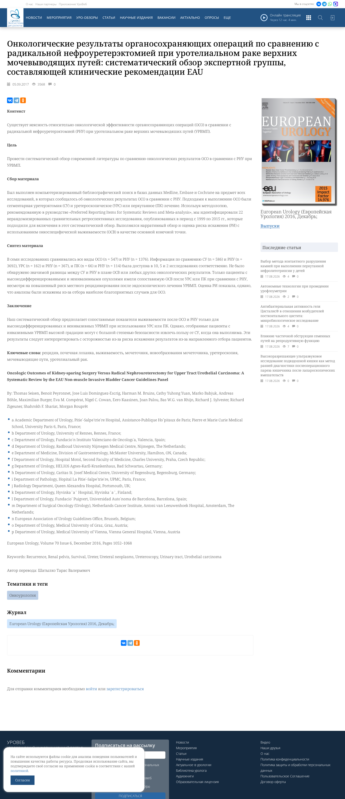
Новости (34, 17)
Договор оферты (273, 781)
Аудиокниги (185, 776)
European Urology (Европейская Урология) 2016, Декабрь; (61, 623)
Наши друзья (270, 748)
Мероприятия (59, 17)
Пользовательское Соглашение (285, 776)
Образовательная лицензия (197, 781)
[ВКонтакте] (10, 100)
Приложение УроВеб (73, 4)
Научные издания (136, 17)
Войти (332, 17)
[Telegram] (16, 100)
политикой (19, 770)
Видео (265, 742)
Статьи (109, 17)
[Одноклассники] (23, 100)
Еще (227, 17)
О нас (29, 4)
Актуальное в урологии (193, 765)
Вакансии (166, 17)
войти (91, 688)
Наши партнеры (46, 4)
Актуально (190, 17)
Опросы (212, 17)
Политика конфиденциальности (285, 759)
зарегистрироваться (125, 688)
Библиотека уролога (191, 770)
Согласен (22, 780)
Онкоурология (22, 595)
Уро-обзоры (87, 17)
